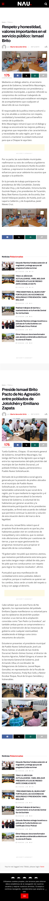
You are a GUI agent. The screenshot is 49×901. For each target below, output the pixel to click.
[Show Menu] (3, 4)
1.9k (31, 271)
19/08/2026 (20, 343)
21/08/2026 (20, 271)
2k (31, 303)
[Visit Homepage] (24, 3)
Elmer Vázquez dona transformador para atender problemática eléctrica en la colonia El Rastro (31, 337)
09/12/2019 (35, 47)
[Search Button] (46, 4)
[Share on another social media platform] (43, 76)
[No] (46, 889)
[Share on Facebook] (18, 76)
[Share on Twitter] (26, 76)
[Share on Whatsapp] (35, 76)
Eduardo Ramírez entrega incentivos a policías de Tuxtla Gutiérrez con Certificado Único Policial (31, 323)
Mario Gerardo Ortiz (18, 47)
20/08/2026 (20, 303)
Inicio (4, 22)
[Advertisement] (24, 13)
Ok (24, 896)
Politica (10, 22)
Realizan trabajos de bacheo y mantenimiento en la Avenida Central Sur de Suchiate (31, 310)
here (42, 866)
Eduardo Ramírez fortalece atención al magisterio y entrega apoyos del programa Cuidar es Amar (31, 265)
